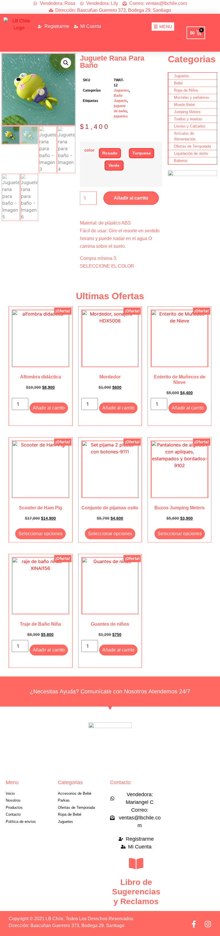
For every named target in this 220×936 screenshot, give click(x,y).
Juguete (120, 101)
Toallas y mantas (188, 119)
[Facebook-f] (193, 924)
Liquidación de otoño (191, 153)
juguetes (121, 116)
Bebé (178, 83)
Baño (118, 96)
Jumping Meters (187, 112)
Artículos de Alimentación (184, 136)
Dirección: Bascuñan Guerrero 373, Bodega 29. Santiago (66, 925)
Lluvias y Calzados (189, 126)
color (89, 150)
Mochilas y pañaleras (191, 97)
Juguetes (121, 90)
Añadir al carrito (131, 198)
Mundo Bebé (184, 105)
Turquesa (141, 153)
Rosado (109, 153)
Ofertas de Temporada (192, 146)
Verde (114, 165)
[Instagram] (207, 924)
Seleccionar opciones (40, 533)
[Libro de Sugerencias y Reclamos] (136, 863)
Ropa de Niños (186, 90)
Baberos (181, 160)
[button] (66, 63)
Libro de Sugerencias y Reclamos (136, 892)
